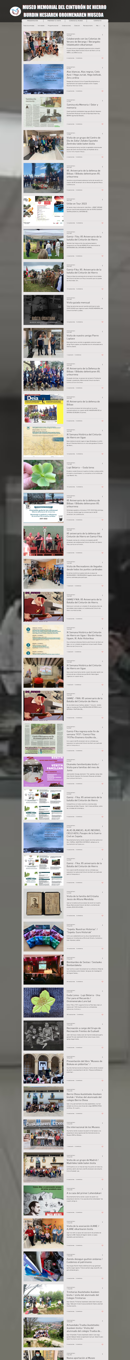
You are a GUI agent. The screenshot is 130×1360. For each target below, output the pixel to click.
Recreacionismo (88, 25)
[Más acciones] (103, 35)
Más (97, 25)
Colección (77, 25)
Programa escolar (53, 25)
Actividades (41, 25)
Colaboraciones (66, 25)
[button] (104, 26)
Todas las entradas (28, 25)
